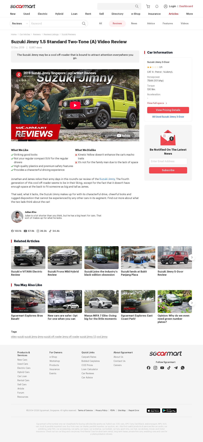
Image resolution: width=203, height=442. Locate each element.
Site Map (122, 410)
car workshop (95, 429)
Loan (74, 14)
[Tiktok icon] (169, 368)
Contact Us (119, 361)
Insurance (154, 14)
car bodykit (107, 429)
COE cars (120, 424)
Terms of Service (85, 410)
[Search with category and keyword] (137, 6)
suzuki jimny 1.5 (88, 337)
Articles (173, 14)
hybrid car (110, 424)
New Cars (22, 360)
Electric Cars (23, 368)
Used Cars (22, 364)
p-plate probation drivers (101, 434)
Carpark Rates (89, 357)
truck (42, 426)
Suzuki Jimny (107, 179)
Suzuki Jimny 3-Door (158, 62)
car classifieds (69, 424)
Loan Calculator (90, 369)
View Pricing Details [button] (168, 110)
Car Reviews (88, 373)
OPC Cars (129, 424)
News (134, 23)
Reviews (17, 23)
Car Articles (25, 34)
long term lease (121, 431)
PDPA (112, 410)
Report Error (134, 410)
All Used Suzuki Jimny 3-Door (168, 117)
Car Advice (87, 378)
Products (54, 365)
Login (172, 6)
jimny (40, 337)
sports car (101, 424)
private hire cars (136, 431)
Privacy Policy (101, 410)
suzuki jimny (31, 337)
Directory (117, 14)
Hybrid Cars (23, 372)
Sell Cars (21, 385)
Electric (42, 14)
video (14, 337)
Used (26, 14)
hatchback (139, 424)
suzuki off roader (53, 337)
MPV (160, 424)
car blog (62, 431)
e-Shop (135, 14)
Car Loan (22, 376)
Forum (20, 393)
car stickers (143, 429)
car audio (159, 426)
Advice (151, 23)
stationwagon (151, 424)
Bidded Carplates (91, 361)
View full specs (155, 103)
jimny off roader (70, 337)
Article (20, 389)
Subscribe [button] (168, 170)
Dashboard (186, 6)
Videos (185, 23)
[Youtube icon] (162, 368)
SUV (164, 424)
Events (52, 373)
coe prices (74, 431)
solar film (51, 429)
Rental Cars (23, 380)
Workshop (54, 361)
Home (13, 34)
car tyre (116, 429)
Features (168, 23)
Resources (22, 397)
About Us (118, 357)
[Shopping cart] (148, 6)
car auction (110, 426)
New (13, 14)
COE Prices (87, 365)
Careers (118, 365)
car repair (84, 429)
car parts (75, 429)
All (100, 23)
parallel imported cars (56, 426)
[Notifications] (157, 6)
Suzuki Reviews (69, 34)
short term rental (105, 431)
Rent (88, 14)
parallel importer (96, 426)
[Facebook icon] (148, 368)
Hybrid (59, 14)
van (37, 426)
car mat (133, 429)
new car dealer (81, 426)
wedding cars (150, 431)
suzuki (20, 337)
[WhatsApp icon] (182, 368)
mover (151, 429)
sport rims (125, 429)
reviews (37, 34)
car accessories (63, 429)
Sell (101, 14)
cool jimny (102, 337)
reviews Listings (51, 34)
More (189, 14)
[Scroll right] (192, 257)
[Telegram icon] (176, 368)
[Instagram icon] (155, 368)
